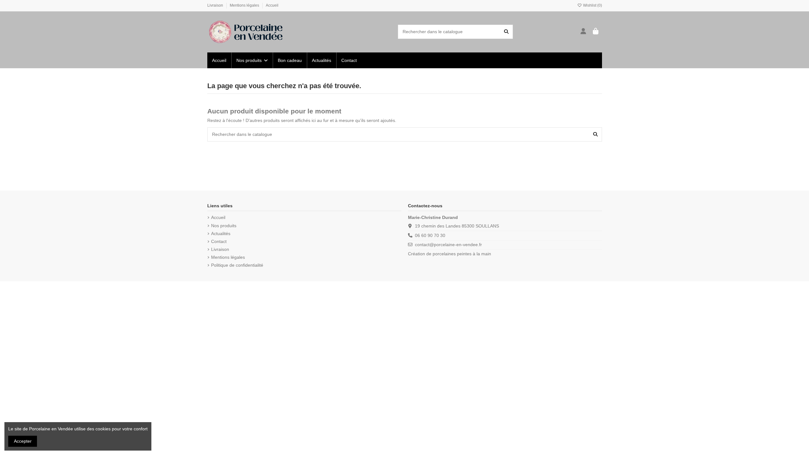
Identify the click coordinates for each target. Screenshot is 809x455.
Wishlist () (592, 5)
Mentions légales (245, 5)
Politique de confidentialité (237, 265)
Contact (219, 241)
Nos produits (223, 225)
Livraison (215, 5)
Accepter (23, 441)
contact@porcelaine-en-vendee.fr (448, 244)
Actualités (220, 233)
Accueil (272, 5)
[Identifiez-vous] (583, 31)
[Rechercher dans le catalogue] (506, 32)
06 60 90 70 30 (430, 235)
